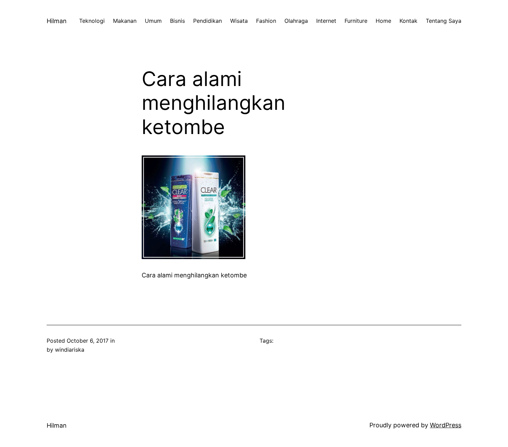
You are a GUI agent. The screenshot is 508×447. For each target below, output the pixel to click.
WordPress (445, 425)
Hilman (57, 21)
